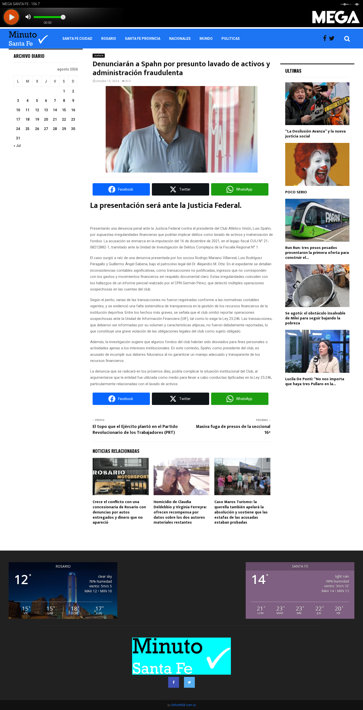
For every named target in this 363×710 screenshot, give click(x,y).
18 (27, 119)
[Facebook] (326, 38)
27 (46, 129)
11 (27, 110)
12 (37, 110)
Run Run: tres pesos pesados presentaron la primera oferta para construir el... (317, 252)
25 (27, 129)
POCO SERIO (296, 192)
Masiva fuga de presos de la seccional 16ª (233, 429)
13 (46, 110)
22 (64, 119)
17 (18, 119)
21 (55, 119)
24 (18, 129)
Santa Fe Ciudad (77, 39)
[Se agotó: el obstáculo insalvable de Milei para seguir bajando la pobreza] (317, 285)
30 (73, 129)
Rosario (108, 39)
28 (55, 129)
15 (64, 110)
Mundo (206, 39)
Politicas (231, 39)
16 (73, 110)
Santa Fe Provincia (142, 39)
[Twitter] (333, 38)
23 (73, 119)
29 (64, 129)
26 (37, 129)
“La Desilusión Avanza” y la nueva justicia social (315, 134)
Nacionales (180, 39)
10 (18, 110)
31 (18, 138)
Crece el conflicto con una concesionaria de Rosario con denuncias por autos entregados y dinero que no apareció (119, 512)
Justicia (98, 55)
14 (55, 110)
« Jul (17, 146)
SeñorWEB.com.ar (183, 705)
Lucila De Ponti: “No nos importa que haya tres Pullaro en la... (314, 381)
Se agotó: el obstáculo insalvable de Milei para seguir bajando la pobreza (315, 318)
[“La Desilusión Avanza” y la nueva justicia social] (317, 103)
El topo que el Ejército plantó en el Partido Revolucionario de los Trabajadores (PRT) (135, 429)
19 (37, 119)
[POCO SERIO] (317, 164)
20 (46, 119)
